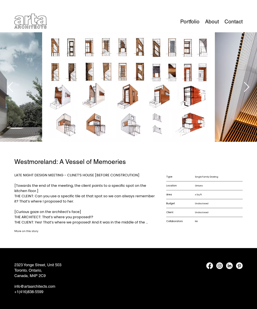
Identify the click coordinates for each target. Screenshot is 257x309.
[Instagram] (219, 265)
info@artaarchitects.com (34, 286)
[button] (189, 22)
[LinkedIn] (229, 265)
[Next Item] (246, 87)
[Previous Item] (10, 87)
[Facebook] (209, 265)
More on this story (26, 231)
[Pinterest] (239, 265)
